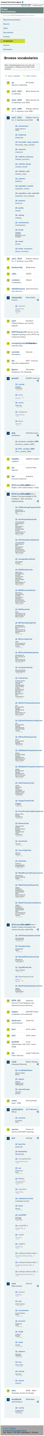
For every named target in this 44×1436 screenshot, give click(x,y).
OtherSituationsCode (22, 783)
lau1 (14, 1029)
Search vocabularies (14, 76)
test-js (20, 1206)
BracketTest (22, 1151)
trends (20, 241)
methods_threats (22, 164)
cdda (14, 274)
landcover (16, 1020)
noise (14, 1101)
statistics (21, 1351)
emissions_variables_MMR (22, 441)
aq (13, 82)
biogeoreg (22, 135)
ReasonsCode (22, 823)
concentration (22, 1310)
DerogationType (22, 946)
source (20, 403)
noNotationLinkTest (22, 1198)
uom (14, 1284)
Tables (5, 28)
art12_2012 (17, 91)
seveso (15, 1129)
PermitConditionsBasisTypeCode (22, 811)
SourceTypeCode (22, 850)
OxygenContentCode (22, 801)
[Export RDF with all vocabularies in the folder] (38, 120)
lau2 (14, 1036)
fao (13, 361)
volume (21, 1381)
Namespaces (7, 49)
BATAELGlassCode (22, 570)
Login (25, 5)
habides (15, 459)
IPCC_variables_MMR (22, 449)
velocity (21, 1371)
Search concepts (31, 76)
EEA (13, 2)
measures (22, 149)
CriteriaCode (22, 678)
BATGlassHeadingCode (22, 623)
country (21, 1408)
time (20, 1362)
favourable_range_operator (22, 142)
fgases (15, 369)
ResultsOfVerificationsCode (22, 957)
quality (20, 208)
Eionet (12, 15)
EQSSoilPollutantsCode (22, 737)
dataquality (17, 297)
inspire (15, 1012)
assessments (22, 126)
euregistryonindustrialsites (18, 343)
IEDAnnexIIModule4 (18, 925)
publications (17, 1109)
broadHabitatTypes (22, 1070)
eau (19, 1168)
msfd (14, 1062)
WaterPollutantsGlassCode (22, 885)
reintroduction (22, 222)
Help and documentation (11, 20)
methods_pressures (22, 157)
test (13, 1138)
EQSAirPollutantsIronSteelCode (22, 721)
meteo (20, 1342)
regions (21, 1079)
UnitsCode (22, 861)
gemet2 (15, 378)
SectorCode (22, 841)
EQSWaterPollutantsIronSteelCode (22, 767)
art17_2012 (17, 117)
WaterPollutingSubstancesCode (22, 986)
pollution (21, 179)
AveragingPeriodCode (22, 559)
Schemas (6, 37)
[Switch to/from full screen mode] (29, 5)
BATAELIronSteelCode (22, 590)
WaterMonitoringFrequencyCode (22, 873)
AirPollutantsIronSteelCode (22, 540)
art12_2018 (17, 100)
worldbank (16, 1399)
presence (21, 201)
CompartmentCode (22, 667)
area (20, 1301)
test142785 (22, 1215)
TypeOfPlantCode (22, 967)
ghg (13, 433)
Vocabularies (8, 41)
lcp (13, 1053)
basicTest (21, 1144)
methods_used (22, 171)
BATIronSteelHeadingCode (22, 652)
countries (21, 1118)
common (16, 280)
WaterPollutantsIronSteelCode (22, 903)
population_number (22, 186)
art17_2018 (17, 259)
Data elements (8, 32)
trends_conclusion (22, 249)
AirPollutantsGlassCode (22, 519)
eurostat (15, 352)
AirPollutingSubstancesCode (22, 936)
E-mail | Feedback (9, 1428)
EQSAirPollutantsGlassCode (22, 703)
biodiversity (17, 267)
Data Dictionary (20, 15)
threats (20, 230)
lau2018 (15, 1042)
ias (13, 468)
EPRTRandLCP (18, 332)
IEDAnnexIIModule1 (18, 485)
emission (21, 1321)
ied (13, 476)
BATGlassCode (22, 609)
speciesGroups (22, 1089)
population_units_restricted (22, 193)
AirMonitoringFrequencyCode (22, 507)
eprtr (14, 321)
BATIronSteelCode (22, 639)
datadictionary (18, 289)
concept (21, 384)
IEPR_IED (16, 1000)
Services (6, 45)
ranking (21, 215)
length (20, 1332)
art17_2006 (17, 109)
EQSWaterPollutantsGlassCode (22, 750)
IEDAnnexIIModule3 (18, 494)
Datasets (6, 24)
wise (14, 1391)
